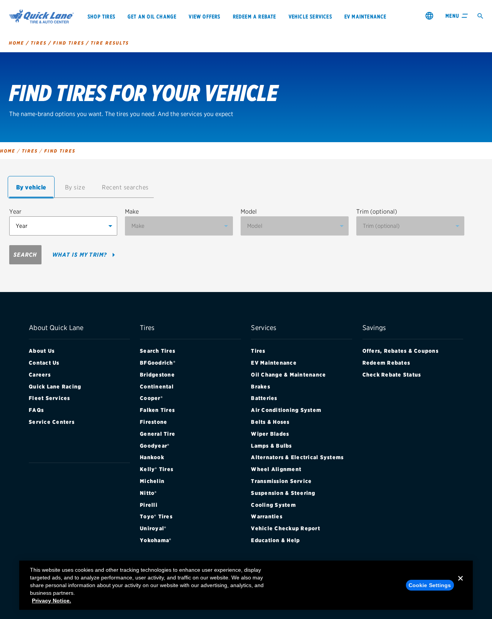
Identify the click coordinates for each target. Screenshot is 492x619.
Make (132, 211)
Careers (40, 375)
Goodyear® (155, 446)
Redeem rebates (386, 363)
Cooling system (273, 505)
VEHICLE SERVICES (310, 16)
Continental (157, 386)
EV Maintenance (274, 363)
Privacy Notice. (51, 600)
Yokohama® (155, 540)
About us (42, 351)
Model (249, 211)
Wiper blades (270, 434)
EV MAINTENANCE (365, 16)
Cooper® (151, 398)
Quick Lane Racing (55, 386)
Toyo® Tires (156, 516)
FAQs (36, 410)
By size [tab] (75, 187)
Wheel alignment (276, 469)
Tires (258, 351)
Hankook (152, 457)
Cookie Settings (430, 585)
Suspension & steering (283, 493)
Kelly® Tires (156, 469)
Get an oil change (152, 16)
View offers (204, 16)
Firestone (153, 422)
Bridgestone (157, 375)
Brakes (260, 386)
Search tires (157, 351)
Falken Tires (157, 410)
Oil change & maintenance (288, 375)
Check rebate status (391, 375)
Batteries (264, 398)
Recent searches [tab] (125, 187)
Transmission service (281, 481)
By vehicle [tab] (31, 187)
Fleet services (49, 398)
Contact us (44, 363)
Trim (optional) (376, 211)
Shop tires (101, 16)
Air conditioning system (286, 410)
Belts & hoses (270, 422)
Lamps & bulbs (271, 446)
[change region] (429, 15)
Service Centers (52, 422)
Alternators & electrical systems (297, 457)
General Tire (157, 434)
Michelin (152, 481)
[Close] (460, 584)
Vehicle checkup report (285, 528)
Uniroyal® (153, 528)
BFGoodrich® (158, 363)
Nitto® (148, 493)
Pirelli (149, 505)
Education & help (275, 540)
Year (15, 211)
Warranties (267, 516)
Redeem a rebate (254, 16)
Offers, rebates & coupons (400, 351)
